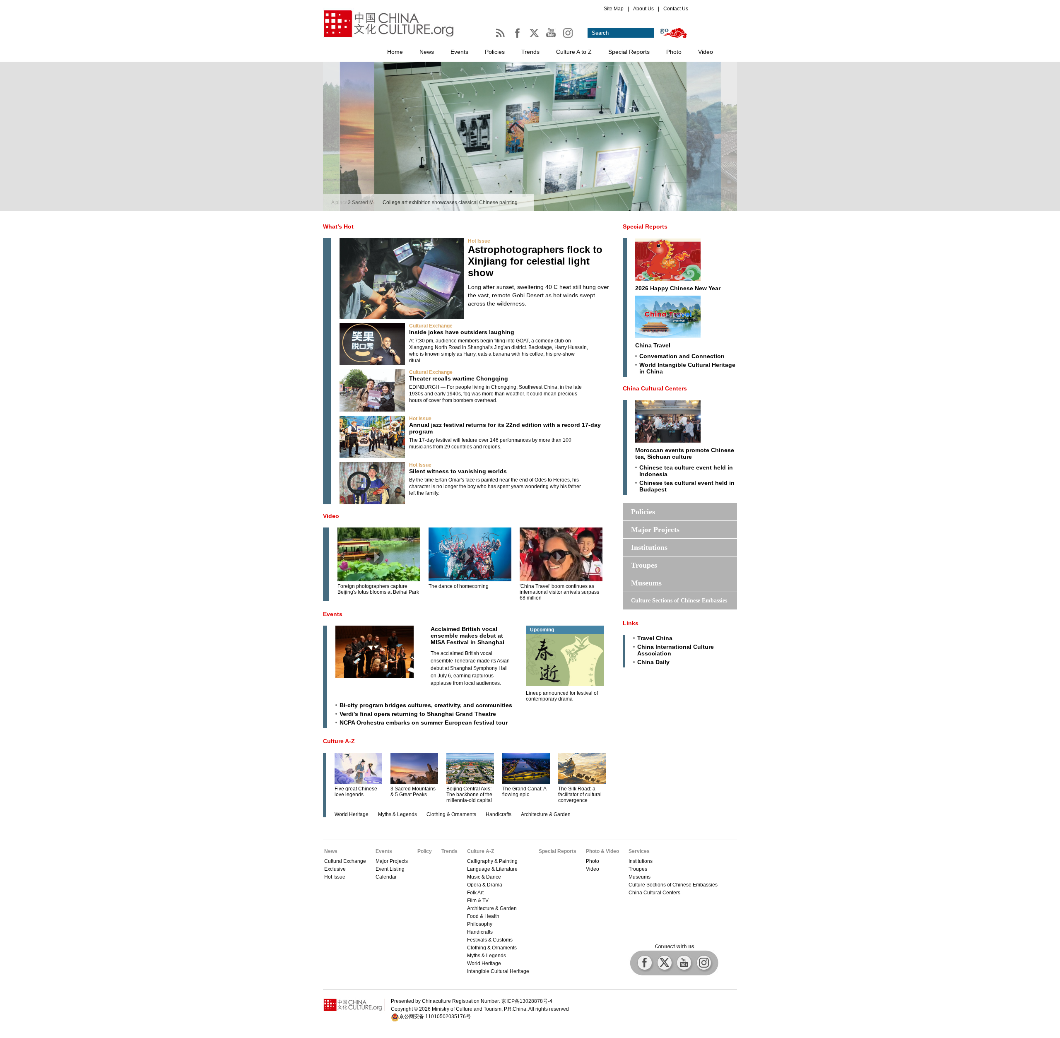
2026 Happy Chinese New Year (677, 288)
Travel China (654, 638)
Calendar (386, 877)
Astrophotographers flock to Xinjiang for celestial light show (535, 261)
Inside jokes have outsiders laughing (461, 332)
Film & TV (478, 900)
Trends (530, 51)
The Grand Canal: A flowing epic (524, 791)
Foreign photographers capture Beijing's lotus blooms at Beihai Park (378, 589)
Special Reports (629, 51)
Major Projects (655, 529)
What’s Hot (338, 226)
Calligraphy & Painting (492, 861)
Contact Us (675, 9)
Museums (646, 583)
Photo (674, 51)
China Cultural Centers (655, 388)
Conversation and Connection (682, 356)
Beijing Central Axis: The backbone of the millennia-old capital (469, 794)
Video (705, 51)
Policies (495, 51)
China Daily (653, 662)
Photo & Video (602, 851)
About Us (643, 9)
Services (639, 851)
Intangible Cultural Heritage (498, 971)
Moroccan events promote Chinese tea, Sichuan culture (684, 453)
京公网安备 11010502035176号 (435, 1016)
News (426, 51)
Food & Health (483, 916)
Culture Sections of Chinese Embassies (679, 600)
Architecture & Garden (546, 814)
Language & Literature (492, 869)
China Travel (652, 345)
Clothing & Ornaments (451, 814)
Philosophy (479, 924)
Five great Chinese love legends (356, 791)
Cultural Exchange (431, 326)
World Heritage (352, 814)
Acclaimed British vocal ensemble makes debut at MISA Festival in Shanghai (467, 635)
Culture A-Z (339, 741)
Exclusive (335, 869)
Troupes (644, 565)
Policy (424, 851)
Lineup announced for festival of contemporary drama (562, 696)
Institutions (649, 547)
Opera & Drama (484, 885)
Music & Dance (484, 877)
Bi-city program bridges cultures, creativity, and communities (426, 705)
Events (459, 51)
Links (630, 623)
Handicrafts (498, 814)
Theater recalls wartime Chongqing (458, 378)
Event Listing (390, 869)
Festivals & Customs (490, 940)
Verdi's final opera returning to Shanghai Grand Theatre (418, 713)
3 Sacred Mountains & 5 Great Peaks (413, 791)
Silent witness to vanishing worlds (458, 471)
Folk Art (475, 893)
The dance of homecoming (459, 586)
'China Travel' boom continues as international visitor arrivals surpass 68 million (559, 592)
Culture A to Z (574, 51)
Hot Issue (479, 241)
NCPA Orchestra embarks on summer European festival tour (424, 722)
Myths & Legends (397, 814)
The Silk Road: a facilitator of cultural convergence (580, 794)
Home (395, 51)
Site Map (614, 9)
